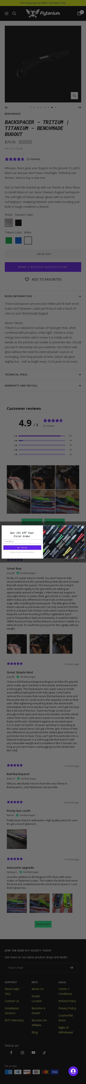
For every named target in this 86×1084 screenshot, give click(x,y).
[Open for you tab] (73, 1071)
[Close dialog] (82, 527)
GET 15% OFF (22, 548)
